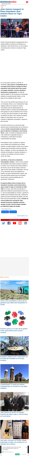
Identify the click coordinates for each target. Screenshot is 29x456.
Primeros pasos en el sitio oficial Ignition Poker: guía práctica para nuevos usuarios (14, 330)
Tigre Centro (13, 211)
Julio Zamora (5, 211)
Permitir (17, 454)
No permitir (23, 454)
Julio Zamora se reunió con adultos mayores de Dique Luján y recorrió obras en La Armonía (14, 414)
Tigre (2, 7)
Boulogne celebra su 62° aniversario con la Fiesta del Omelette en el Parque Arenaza (14, 358)
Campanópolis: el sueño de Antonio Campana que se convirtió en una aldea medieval (13, 386)
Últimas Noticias (4, 277)
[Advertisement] (14, 66)
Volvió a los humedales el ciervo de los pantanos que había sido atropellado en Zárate (13, 302)
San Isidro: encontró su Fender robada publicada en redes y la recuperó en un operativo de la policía (13, 442)
